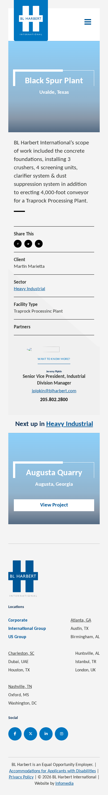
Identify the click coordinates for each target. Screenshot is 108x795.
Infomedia (64, 783)
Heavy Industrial (29, 289)
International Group (27, 629)
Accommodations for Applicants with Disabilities (52, 771)
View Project (54, 505)
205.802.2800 (54, 400)
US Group (17, 637)
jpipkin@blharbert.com (54, 391)
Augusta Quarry (54, 473)
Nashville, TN (20, 687)
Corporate (17, 620)
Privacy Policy (21, 777)
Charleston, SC (21, 653)
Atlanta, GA (81, 620)
